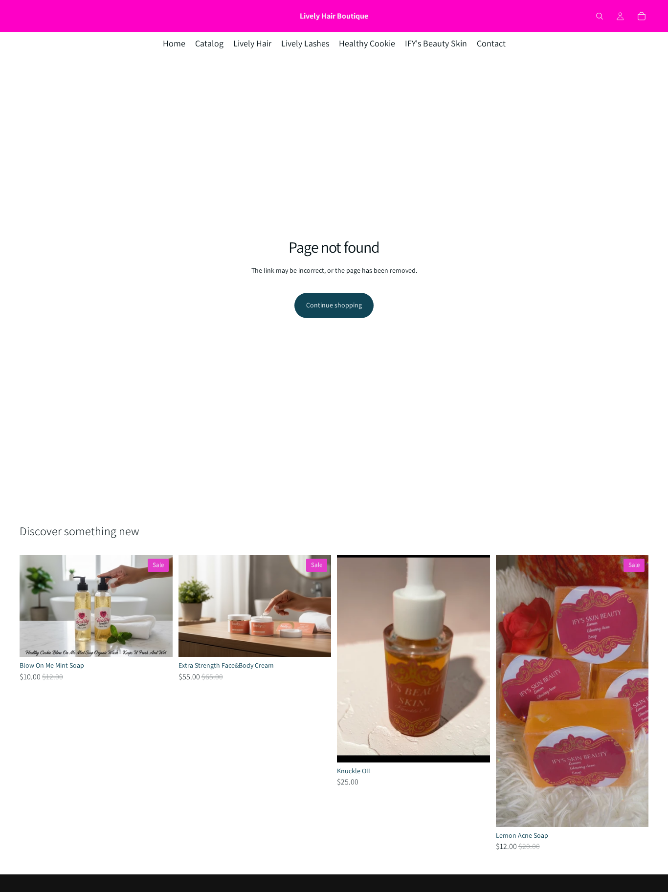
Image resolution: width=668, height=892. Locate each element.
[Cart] (641, 16)
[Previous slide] (34, 606)
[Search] (599, 16)
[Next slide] (158, 606)
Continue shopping (334, 305)
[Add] (157, 642)
